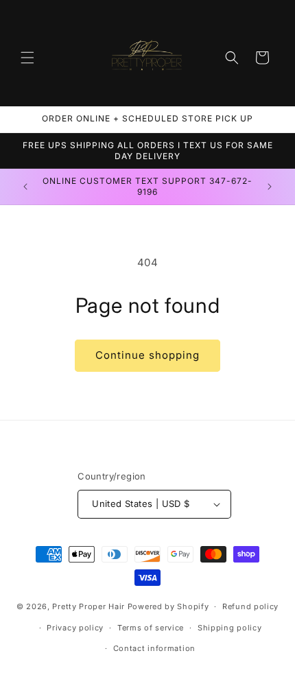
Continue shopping (147, 355)
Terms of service (150, 627)
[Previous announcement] (25, 187)
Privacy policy (75, 627)
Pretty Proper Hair (89, 606)
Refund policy (250, 606)
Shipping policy (230, 627)
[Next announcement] (270, 187)
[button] (27, 58)
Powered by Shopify (168, 606)
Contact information (154, 648)
